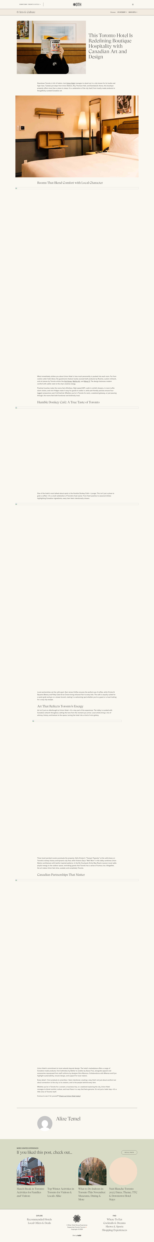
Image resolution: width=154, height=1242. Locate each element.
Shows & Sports (114, 1226)
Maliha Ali (76, 381)
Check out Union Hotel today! (70, 1096)
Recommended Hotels (39, 1219)
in (17, 12)
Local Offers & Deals (39, 1222)
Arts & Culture (27, 12)
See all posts (129, 1152)
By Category (121, 12)
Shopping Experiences (114, 1230)
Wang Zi (87, 381)
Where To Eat (114, 1219)
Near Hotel (132, 12)
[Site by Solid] (77, 1235)
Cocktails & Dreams (114, 1222)
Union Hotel (70, 83)
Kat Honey (68, 381)
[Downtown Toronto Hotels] (77, 4)
